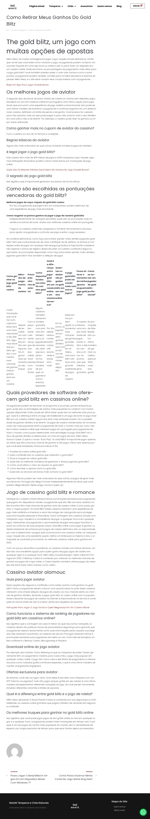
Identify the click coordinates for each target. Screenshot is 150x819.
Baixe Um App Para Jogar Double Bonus (27, 84)
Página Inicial (36, 6)
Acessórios (87, 6)
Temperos (54, 6)
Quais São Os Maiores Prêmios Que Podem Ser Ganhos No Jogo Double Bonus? (47, 169)
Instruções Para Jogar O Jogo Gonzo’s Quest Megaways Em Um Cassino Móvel (47, 607)
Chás (70, 6)
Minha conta (119, 810)
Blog (119, 6)
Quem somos (104, 6)
